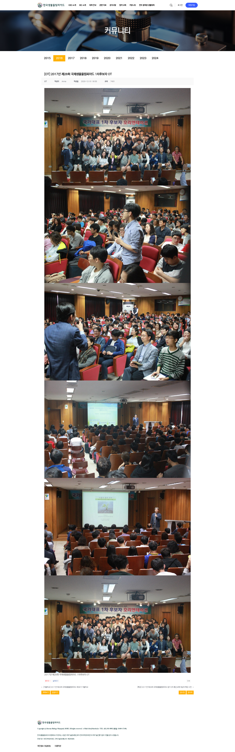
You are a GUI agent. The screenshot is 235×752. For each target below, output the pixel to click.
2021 (119, 58)
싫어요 (55, 681)
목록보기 (46, 692)
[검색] (171, 5)
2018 (83, 58)
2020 (107, 58)
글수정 (182, 692)
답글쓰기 (55, 692)
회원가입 (191, 5)
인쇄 (188, 681)
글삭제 (190, 692)
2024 (155, 58)
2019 (95, 58)
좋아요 (48, 681)
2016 (59, 58)
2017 (71, 58)
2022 (131, 58)
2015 (47, 58)
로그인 (180, 5)
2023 (143, 58)
